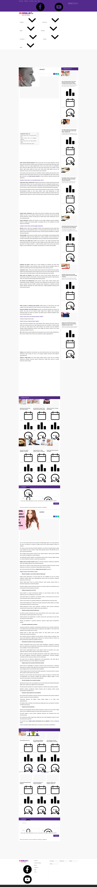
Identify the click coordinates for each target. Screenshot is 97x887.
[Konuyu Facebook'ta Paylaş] (54, 74)
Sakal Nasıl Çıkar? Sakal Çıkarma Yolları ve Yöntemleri (39, 451)
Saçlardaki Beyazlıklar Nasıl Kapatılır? (25, 783)
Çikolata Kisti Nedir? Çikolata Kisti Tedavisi (52, 409)
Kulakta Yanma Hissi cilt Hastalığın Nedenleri (28, 139)
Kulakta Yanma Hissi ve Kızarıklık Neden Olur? (28, 136)
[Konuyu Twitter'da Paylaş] (56, 74)
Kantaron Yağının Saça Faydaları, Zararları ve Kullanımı (51, 783)
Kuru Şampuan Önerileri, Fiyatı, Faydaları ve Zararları (52, 741)
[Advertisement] (33, 58)
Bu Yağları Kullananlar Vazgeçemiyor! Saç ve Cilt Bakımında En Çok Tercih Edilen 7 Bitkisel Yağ (69, 130)
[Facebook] (40, 7)
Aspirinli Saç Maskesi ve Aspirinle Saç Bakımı (38, 783)
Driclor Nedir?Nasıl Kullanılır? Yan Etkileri (52, 451)
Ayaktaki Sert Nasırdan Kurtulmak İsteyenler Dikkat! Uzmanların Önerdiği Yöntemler (69, 275)
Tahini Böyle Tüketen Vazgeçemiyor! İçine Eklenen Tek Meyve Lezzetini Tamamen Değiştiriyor (69, 179)
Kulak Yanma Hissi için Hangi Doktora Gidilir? (28, 141)
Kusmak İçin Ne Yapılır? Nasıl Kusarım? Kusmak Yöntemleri (39, 409)
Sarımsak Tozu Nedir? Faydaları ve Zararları (24, 451)
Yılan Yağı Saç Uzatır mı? (25, 740)
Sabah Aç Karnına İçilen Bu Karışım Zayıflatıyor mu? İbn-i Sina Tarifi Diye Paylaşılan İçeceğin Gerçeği (69, 323)
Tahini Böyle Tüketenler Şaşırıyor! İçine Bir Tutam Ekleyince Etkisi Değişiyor (69, 227)
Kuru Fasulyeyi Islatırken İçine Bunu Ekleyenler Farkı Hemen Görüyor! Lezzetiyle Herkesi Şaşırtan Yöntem (69, 82)
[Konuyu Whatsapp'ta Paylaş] (58, 74)
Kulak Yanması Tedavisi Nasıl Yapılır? (27, 143)
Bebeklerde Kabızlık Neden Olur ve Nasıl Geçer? (25, 409)
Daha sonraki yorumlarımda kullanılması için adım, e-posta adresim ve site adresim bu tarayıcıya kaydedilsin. (39, 500)
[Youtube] (58, 7)
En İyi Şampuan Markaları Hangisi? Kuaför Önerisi (38, 741)
